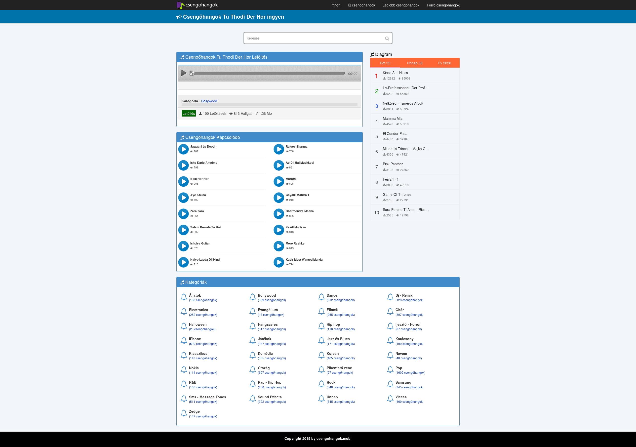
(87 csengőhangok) (409, 329)
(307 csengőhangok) (410, 314)
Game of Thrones (397, 194)
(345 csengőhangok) (410, 387)
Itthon (335, 4)
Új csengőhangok (361, 4)
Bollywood (209, 100)
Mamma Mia (392, 118)
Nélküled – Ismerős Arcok (403, 103)
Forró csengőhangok (443, 4)
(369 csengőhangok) (272, 300)
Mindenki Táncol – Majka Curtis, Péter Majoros (419, 148)
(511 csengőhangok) (203, 401)
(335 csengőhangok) (272, 358)
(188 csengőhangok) (203, 300)
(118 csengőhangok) (341, 329)
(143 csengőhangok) (203, 358)
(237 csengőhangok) (272, 343)
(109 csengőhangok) (410, 343)
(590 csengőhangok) (203, 343)
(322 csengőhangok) (272, 401)
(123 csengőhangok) (410, 300)
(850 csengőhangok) (272, 387)
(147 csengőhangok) (203, 416)
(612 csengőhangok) (341, 300)
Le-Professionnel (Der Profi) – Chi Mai (413, 87)
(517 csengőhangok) (272, 329)
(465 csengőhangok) (341, 358)
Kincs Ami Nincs (395, 72)
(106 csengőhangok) (203, 387)
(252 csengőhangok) (203, 314)
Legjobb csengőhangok (401, 4)
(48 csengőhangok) (409, 358)
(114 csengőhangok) (203, 372)
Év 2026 (444, 62)
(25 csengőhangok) (202, 329)
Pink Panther (393, 163)
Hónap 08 (415, 62)
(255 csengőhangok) (341, 314)
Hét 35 (385, 62)
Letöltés (189, 113)
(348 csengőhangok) (341, 387)
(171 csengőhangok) (341, 343)
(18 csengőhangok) (271, 314)
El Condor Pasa (395, 133)
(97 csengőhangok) (340, 372)
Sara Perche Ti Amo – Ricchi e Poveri (412, 209)
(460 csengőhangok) (410, 401)
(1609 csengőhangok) (410, 372)
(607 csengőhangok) (272, 372)
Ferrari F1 (391, 179)
